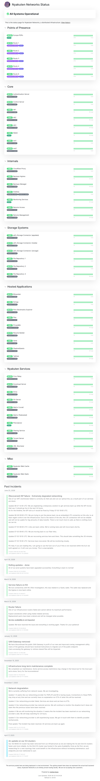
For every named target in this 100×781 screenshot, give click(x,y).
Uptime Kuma (54, 772)
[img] (83, 35)
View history (65, 22)
